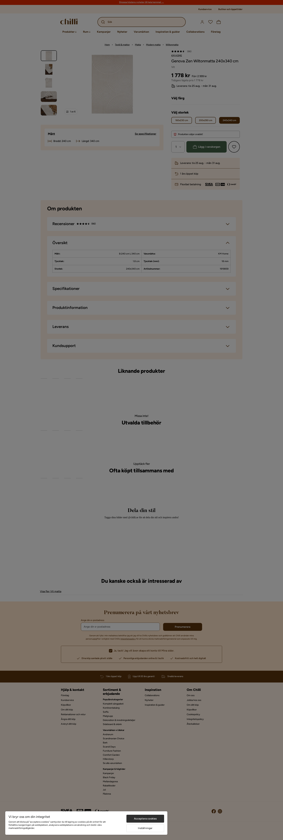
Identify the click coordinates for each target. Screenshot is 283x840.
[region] (86, 823)
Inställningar (145, 828)
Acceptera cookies (145, 818)
